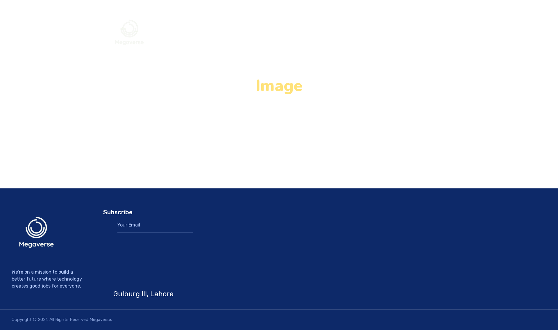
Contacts (423, 33)
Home (395, 33)
